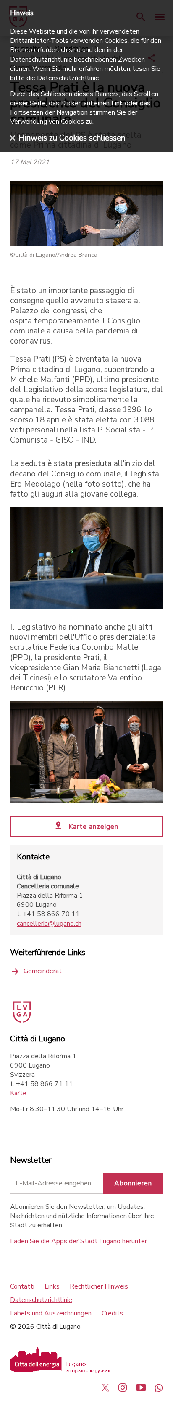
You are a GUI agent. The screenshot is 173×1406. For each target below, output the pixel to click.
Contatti (22, 1286)
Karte (18, 1093)
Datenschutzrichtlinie (41, 1299)
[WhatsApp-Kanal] (159, 1387)
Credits (112, 1313)
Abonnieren (133, 1183)
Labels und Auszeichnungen (51, 1313)
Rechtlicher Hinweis (99, 1286)
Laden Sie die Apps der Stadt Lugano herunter (78, 1241)
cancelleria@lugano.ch (49, 923)
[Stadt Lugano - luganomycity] (105, 1387)
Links (52, 1286)
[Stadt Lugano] (21, 1020)
